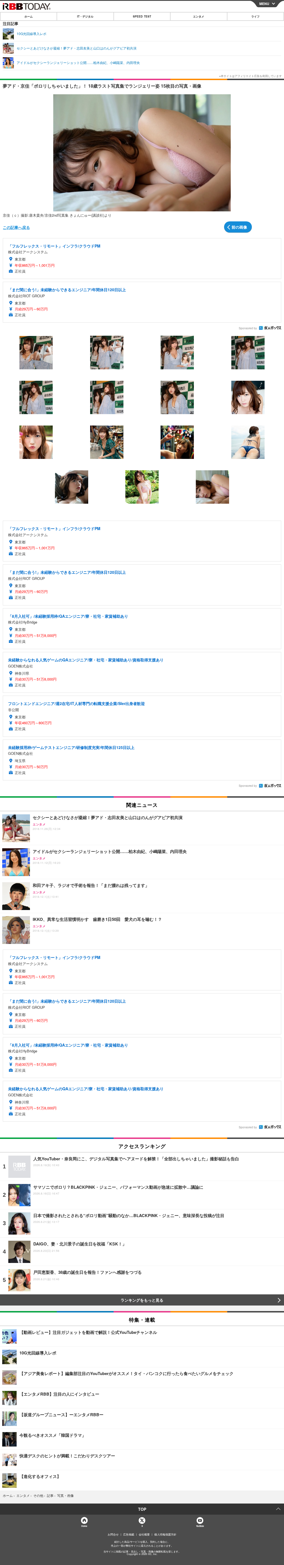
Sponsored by (248, 328)
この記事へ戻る (16, 227)
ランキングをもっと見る (142, 1300)
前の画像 (239, 227)
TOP (142, 1509)
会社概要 (144, 1534)
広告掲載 (128, 1534)
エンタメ (198, 16)
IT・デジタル (85, 16)
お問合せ (113, 1534)
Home (84, 1526)
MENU (264, 3)
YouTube (200, 1526)
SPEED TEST (142, 16)
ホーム (28, 16)
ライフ (255, 16)
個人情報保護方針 (165, 1534)
